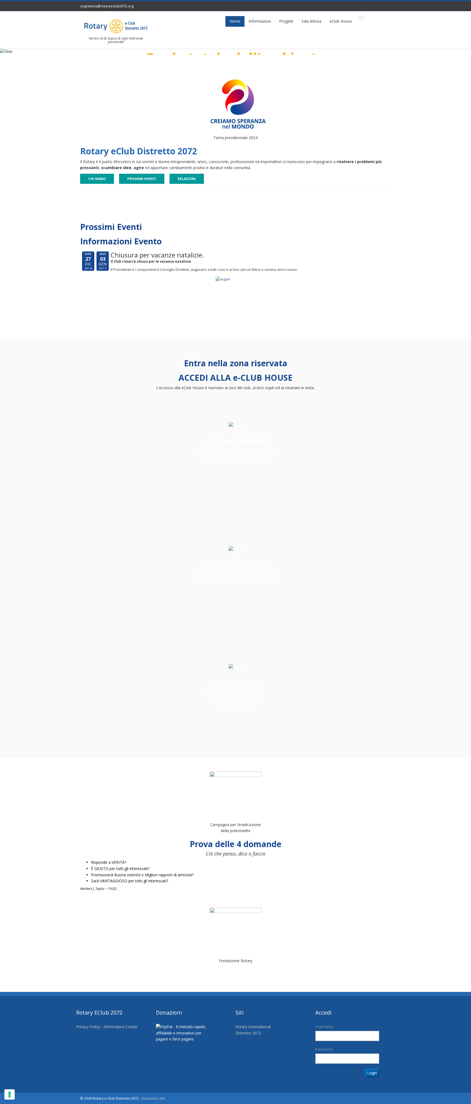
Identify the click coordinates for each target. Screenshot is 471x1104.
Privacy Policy (88, 1026)
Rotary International (253, 1026)
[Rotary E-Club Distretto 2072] (115, 25)
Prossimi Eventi (141, 178)
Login (372, 1072)
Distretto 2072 (248, 1033)
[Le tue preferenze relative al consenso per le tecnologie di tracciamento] (9, 1094)
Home (235, 21)
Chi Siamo (97, 178)
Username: (324, 1026)
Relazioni (187, 178)
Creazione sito (153, 1098)
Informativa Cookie (120, 1026)
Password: (324, 1049)
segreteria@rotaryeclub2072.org (107, 6)
